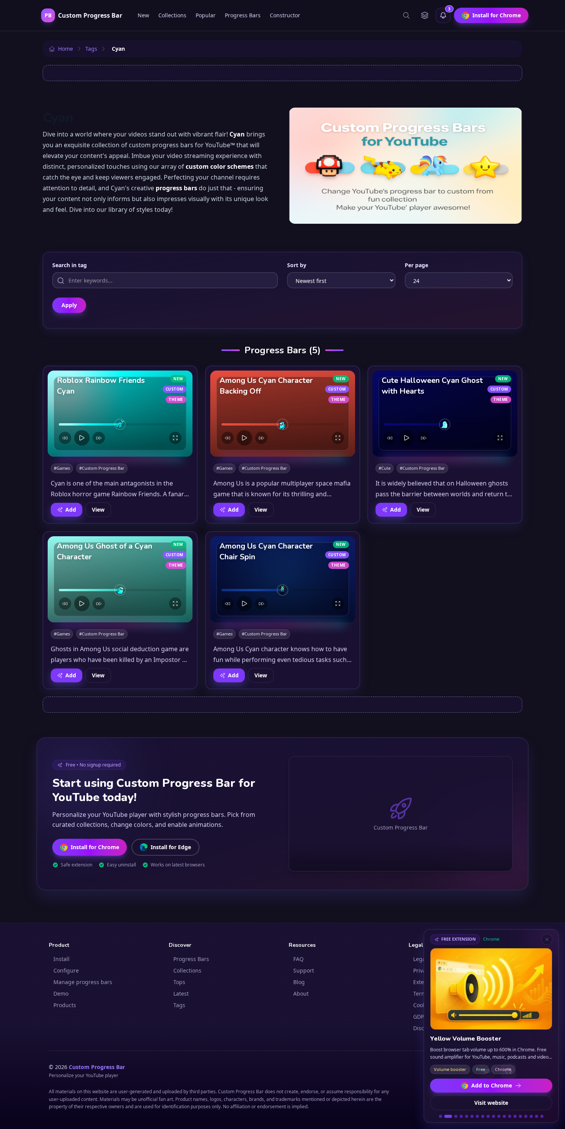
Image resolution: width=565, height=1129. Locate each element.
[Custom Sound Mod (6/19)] (472, 1116)
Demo (60, 993)
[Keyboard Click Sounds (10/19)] (493, 1116)
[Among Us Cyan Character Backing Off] (282, 414)
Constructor (285, 15)
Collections (172, 15)
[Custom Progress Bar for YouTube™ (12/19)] (504, 1116)
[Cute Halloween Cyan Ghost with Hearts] (445, 414)
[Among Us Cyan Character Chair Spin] (282, 579)
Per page (416, 265)
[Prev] (65, 438)
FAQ (298, 959)
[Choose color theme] (424, 15)
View (98, 509)
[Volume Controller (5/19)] (466, 1116)
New (143, 15)
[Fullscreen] (175, 438)
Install (61, 959)
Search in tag (69, 265)
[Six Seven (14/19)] (515, 1116)
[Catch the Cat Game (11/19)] (498, 1116)
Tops (179, 982)
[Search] (406, 15)
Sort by (296, 265)
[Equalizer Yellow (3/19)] (455, 1116)
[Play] (82, 438)
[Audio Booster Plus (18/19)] (536, 1116)
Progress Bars (243, 15)
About (301, 993)
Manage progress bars (82, 982)
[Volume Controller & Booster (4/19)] (461, 1116)
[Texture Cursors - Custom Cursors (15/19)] (520, 1116)
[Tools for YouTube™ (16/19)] (525, 1116)
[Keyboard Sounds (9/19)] (488, 1116)
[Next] (99, 438)
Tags (179, 1005)
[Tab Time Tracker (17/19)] (531, 1116)
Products (64, 1005)
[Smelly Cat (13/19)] (509, 1116)
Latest (181, 993)
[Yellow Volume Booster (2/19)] (448, 1116)
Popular (206, 15)
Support (303, 970)
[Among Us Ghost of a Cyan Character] (120, 579)
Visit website (491, 1102)
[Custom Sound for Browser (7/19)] (477, 1116)
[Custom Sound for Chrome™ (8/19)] (482, 1116)
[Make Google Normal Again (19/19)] (541, 1116)
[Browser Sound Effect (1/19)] (440, 1116)
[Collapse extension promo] (547, 939)
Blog (299, 982)
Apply (69, 305)
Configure (66, 970)
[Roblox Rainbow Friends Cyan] (120, 414)
